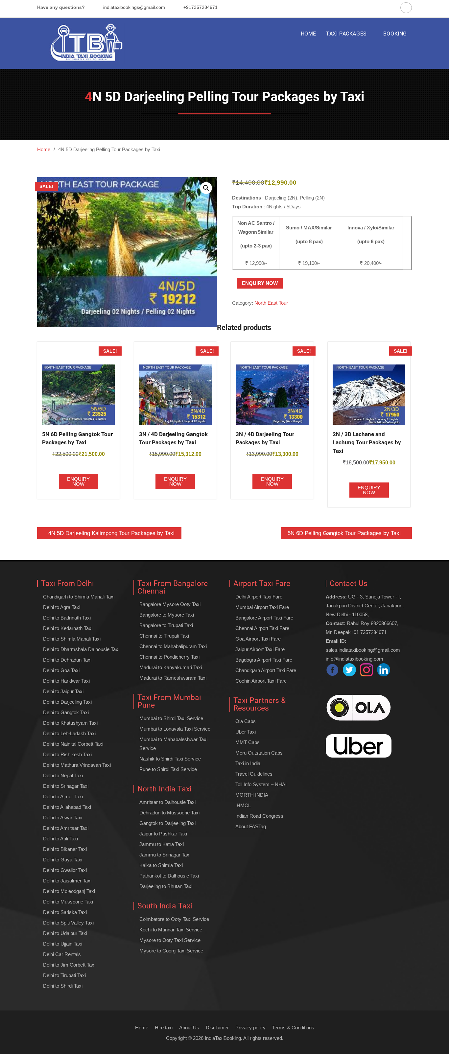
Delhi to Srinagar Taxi (65, 786)
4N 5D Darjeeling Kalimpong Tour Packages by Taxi (111, 533)
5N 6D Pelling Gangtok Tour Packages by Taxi (344, 533)
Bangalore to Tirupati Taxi (166, 625)
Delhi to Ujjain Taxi (62, 944)
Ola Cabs (245, 721)
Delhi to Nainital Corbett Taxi (73, 744)
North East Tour (271, 303)
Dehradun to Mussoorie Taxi (169, 812)
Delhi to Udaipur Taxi (65, 933)
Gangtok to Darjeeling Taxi (167, 823)
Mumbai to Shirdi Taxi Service (171, 718)
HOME (308, 34)
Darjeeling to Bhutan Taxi (165, 886)
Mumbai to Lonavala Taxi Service (174, 729)
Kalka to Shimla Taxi (161, 865)
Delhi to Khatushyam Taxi (70, 723)
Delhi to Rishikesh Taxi (67, 754)
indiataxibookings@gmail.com (134, 7)
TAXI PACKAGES (346, 34)
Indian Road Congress (259, 816)
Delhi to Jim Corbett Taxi (69, 965)
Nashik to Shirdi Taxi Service (170, 758)
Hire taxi (164, 1027)
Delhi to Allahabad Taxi (67, 807)
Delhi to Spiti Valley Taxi (68, 922)
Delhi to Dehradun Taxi (67, 660)
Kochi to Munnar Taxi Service (170, 929)
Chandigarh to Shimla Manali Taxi (78, 596)
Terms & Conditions (293, 1027)
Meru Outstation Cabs (259, 753)
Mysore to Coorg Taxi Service (171, 950)
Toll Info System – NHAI (261, 784)
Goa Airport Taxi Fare (258, 639)
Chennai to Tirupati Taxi (164, 636)
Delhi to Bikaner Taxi (65, 849)
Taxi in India (247, 763)
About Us (189, 1027)
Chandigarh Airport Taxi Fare (265, 670)
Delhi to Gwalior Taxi (65, 870)
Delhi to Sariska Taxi (65, 912)
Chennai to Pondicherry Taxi (169, 657)
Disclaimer (217, 1027)
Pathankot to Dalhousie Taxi (169, 875)
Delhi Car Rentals (62, 954)
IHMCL (243, 805)
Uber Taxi (245, 732)
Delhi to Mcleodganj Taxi (69, 891)
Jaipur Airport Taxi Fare (260, 649)
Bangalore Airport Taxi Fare (264, 618)
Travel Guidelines (253, 774)
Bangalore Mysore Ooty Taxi (170, 604)
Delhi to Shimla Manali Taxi (72, 639)
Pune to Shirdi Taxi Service (168, 769)
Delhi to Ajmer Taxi (63, 796)
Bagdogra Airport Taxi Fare (263, 660)
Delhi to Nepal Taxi (63, 775)
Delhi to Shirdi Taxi (63, 986)
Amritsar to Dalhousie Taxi (167, 802)
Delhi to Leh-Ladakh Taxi (69, 733)
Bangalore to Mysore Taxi (166, 615)
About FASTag (250, 826)
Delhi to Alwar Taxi (62, 817)
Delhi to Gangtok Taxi (66, 712)
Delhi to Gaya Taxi (62, 859)
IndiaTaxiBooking (223, 1038)
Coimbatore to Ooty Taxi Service (174, 919)
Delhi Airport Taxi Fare (258, 596)
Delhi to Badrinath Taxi (67, 618)
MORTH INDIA (251, 795)
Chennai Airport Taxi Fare (262, 628)
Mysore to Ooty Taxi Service (170, 940)
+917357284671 (200, 7)
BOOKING (395, 34)
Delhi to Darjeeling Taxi (67, 702)
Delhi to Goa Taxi (61, 670)
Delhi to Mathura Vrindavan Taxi (77, 765)
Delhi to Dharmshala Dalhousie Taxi (81, 649)
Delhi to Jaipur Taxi (63, 691)
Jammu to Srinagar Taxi (164, 854)
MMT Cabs (247, 742)
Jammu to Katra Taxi (161, 844)
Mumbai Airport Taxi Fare (262, 607)
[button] (206, 188)
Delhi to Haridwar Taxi (66, 681)
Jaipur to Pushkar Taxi (163, 833)
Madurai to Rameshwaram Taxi (172, 678)
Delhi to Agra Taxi (61, 607)
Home (141, 1027)
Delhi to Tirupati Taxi (64, 975)
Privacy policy (250, 1027)
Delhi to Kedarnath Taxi (67, 628)
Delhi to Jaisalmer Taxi (67, 880)
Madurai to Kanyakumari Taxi (170, 667)
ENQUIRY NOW (260, 283)
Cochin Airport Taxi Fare (261, 681)
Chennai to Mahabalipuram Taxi (173, 646)
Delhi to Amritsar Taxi (65, 828)
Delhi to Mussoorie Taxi (68, 901)
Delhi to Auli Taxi (60, 838)
